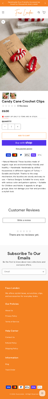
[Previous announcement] (3, 3)
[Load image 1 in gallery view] (6, 96)
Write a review (24, 220)
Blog (7, 364)
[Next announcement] (45, 3)
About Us (9, 310)
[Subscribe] (43, 272)
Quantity (7, 121)
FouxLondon (20, 394)
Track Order (10, 370)
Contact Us (10, 337)
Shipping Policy (11, 349)
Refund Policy (11, 343)
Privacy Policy (11, 316)
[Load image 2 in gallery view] (13, 96)
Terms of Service (12, 322)
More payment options (24, 148)
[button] (3, 12)
